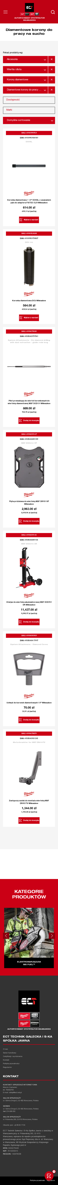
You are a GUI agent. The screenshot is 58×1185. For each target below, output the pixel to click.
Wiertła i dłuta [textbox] (14, 70)
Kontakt (6, 1060)
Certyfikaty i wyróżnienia (12, 1056)
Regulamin (7, 1067)
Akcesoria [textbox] (12, 59)
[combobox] (25, 59)
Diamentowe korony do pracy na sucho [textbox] (26, 90)
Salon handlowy (9, 1053)
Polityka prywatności (11, 1064)
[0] (49, 1176)
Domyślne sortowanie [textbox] (18, 120)
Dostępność (13, 100)
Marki (9, 110)
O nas (5, 1049)
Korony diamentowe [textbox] (17, 80)
